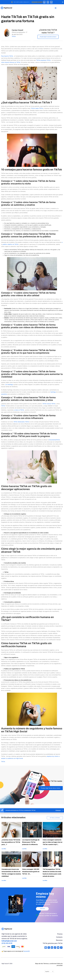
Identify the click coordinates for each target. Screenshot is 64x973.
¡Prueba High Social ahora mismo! (48, 36)
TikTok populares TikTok (43, 60)
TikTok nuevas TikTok (49, 403)
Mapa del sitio (39, 963)
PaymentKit (26, 951)
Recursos (59, 940)
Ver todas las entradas (55, 817)
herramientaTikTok (54, 440)
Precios (59, 934)
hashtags (53, 392)
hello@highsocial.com (9, 941)
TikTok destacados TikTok (21, 422)
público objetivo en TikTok (10, 244)
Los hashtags (9, 384)
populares (4, 394)
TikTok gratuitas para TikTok (52, 943)
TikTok (14, 36)
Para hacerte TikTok (7, 56)
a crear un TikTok (19, 410)
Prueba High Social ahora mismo (50, 788)
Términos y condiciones (49, 963)
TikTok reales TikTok (37, 108)
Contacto (59, 937)
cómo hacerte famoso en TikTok (10, 62)
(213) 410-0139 (7, 943)
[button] (55, 8)
